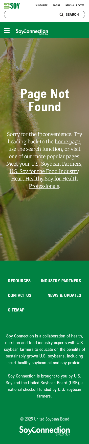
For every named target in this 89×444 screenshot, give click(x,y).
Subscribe (41, 5)
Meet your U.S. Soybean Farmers (43, 163)
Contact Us (19, 295)
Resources (19, 280)
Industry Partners (61, 280)
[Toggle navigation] (8, 30)
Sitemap (16, 309)
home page (67, 141)
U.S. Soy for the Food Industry (44, 171)
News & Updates (75, 5)
